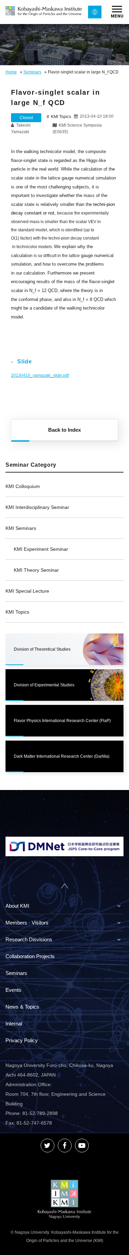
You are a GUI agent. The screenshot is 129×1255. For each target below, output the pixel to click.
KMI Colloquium (23, 486)
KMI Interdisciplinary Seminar (37, 507)
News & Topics (22, 1007)
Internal (14, 1023)
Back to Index (64, 430)
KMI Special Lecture (27, 591)
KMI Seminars (21, 528)
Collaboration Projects (30, 956)
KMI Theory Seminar (36, 570)
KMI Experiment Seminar (41, 549)
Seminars (32, 72)
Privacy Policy (22, 1040)
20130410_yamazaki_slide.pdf (40, 375)
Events (13, 990)
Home (11, 72)
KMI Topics (17, 612)
